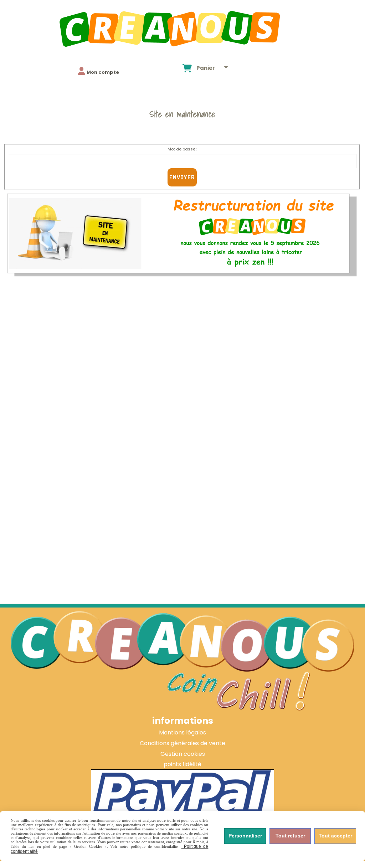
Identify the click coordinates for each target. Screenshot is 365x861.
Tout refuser (290, 836)
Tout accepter (335, 836)
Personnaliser (245, 836)
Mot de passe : (182, 149)
